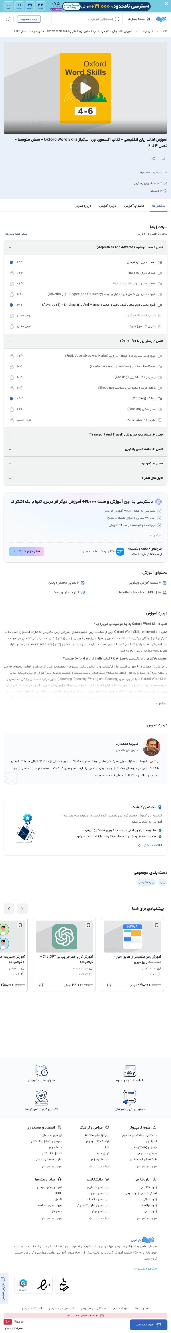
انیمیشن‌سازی (100, 1159)
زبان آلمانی (150, 1199)
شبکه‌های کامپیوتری (143, 1159)
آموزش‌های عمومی (49, 1187)
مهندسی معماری (98, 1187)
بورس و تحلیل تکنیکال (46, 1141)
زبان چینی (150, 1211)
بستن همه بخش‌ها (16, 234)
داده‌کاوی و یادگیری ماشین (139, 1135)
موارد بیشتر (149, 1167)
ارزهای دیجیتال (52, 1135)
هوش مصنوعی (147, 1153)
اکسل (58, 1199)
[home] (161, 19)
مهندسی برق (100, 1211)
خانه (165, 31)
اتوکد (106, 1147)
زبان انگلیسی (148, 1187)
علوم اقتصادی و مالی (48, 1159)
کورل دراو (103, 1153)
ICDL (58, 1193)
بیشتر (157, 535)
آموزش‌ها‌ (147, 31)
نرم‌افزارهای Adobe (97, 1135)
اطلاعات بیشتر (153, 845)
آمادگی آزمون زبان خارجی (141, 1193)
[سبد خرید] (7, 19)
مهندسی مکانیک (98, 1199)
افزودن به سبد (145, 1325)
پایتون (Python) (145, 1147)
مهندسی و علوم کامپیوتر (93, 1205)
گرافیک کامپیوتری (97, 1141)
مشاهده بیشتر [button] (147, 1269)
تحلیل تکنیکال (52, 1153)
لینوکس (151, 1141)
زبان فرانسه (149, 1205)
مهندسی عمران (99, 1193)
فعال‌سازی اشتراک (29, 551)
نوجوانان (56, 1211)
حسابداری (55, 1147)
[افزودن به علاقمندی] (156, 925)
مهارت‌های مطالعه (50, 1205)
